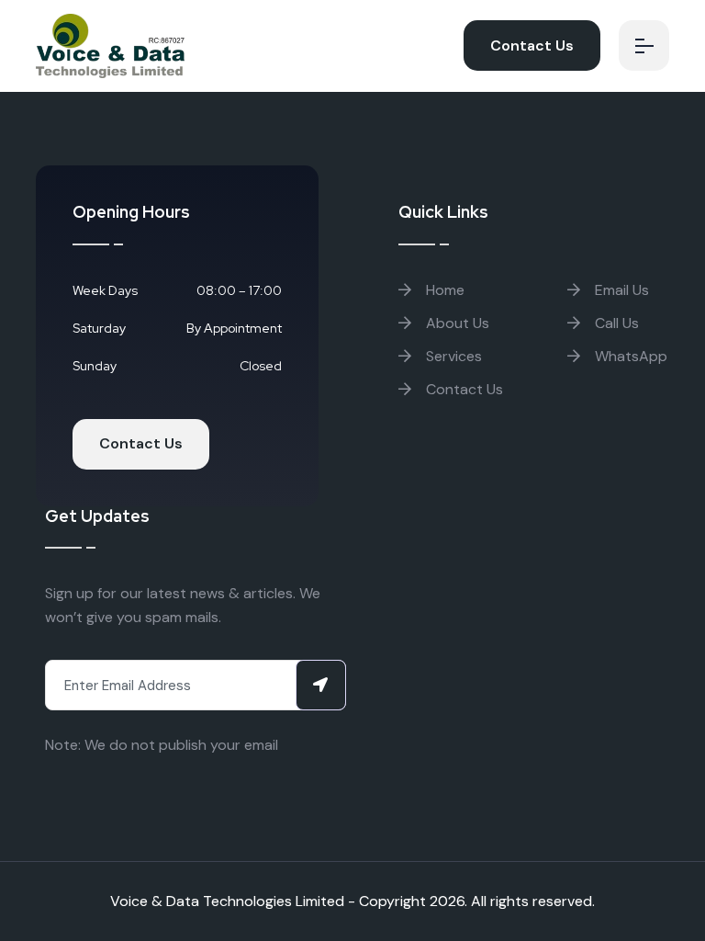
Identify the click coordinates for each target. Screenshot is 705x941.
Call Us (615, 323)
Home (443, 290)
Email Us (620, 290)
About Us (455, 323)
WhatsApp (629, 356)
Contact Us (532, 45)
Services (452, 356)
